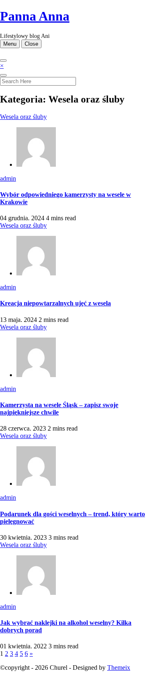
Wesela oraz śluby (23, 116)
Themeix (118, 667)
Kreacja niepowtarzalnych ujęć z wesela (55, 303)
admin (8, 178)
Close (31, 44)
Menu (9, 44)
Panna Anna (34, 16)
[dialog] (77, 74)
